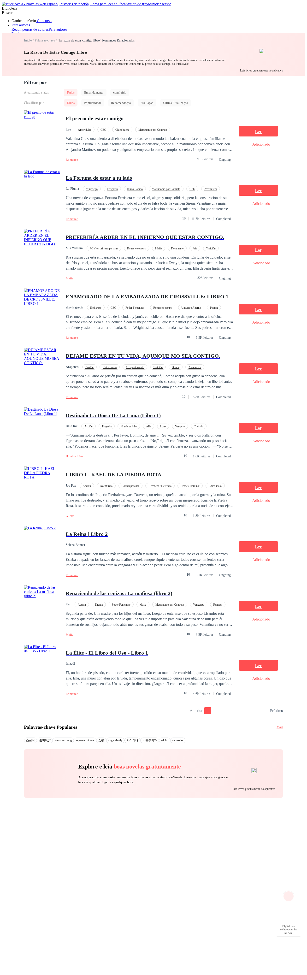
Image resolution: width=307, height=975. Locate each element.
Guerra (70, 516)
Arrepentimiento (135, 367)
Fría (195, 248)
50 (264, 710)
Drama (175, 367)
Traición (211, 248)
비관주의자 (149, 740)
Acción (88, 426)
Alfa (148, 426)
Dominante (177, 248)
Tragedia (107, 426)
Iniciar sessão (161, 4)
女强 (101, 740)
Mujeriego (92, 189)
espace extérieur (85, 740)
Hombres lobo (129, 426)
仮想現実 (45, 740)
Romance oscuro (136, 248)
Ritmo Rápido (135, 189)
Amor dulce (84, 129)
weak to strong (63, 740)
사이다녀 (132, 740)
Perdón (89, 367)
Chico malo (215, 486)
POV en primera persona (104, 248)
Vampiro (180, 426)
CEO (103, 129)
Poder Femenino (134, 307)
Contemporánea (130, 486)
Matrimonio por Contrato (152, 129)
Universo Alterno (191, 307)
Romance (72, 159)
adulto (164, 740)
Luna (163, 426)
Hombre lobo (74, 456)
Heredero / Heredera (159, 486)
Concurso (44, 21)
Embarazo (95, 307)
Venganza (112, 189)
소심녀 (30, 740)
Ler (258, 131)
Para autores (21, 25)
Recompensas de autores (30, 29)
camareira (177, 740)
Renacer (217, 604)
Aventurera (210, 189)
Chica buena (122, 129)
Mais (280, 727)
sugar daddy (115, 740)
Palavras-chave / (46, 40)
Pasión (214, 307)
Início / (29, 40)
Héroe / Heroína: (190, 486)
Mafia (158, 248)
